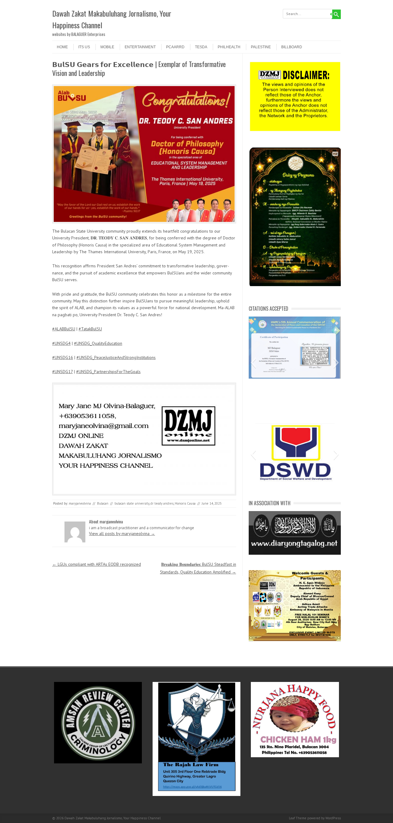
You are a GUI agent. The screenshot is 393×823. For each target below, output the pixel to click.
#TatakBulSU (90, 329)
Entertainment (140, 47)
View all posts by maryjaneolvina (122, 533)
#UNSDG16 (62, 357)
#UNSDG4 (61, 343)
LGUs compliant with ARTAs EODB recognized (96, 564)
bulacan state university (132, 503)
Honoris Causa (185, 503)
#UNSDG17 (62, 371)
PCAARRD (175, 47)
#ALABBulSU (63, 329)
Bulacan (102, 503)
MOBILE (107, 47)
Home (62, 47)
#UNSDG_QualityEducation (98, 343)
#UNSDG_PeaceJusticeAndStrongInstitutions (116, 357)
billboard (291, 47)
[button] (253, 362)
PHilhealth (229, 47)
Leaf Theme (297, 818)
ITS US (84, 47)
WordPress (333, 818)
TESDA (201, 47)
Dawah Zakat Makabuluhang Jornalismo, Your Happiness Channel (111, 19)
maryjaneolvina (80, 503)
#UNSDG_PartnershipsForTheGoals (108, 371)
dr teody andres (161, 503)
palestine (261, 47)
